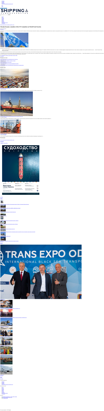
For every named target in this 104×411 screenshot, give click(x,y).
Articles (3, 18)
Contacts (3, 1)
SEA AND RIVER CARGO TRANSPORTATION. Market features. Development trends (12, 65)
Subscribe (3, 3)
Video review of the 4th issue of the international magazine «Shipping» (9, 220)
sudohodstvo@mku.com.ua (8, 397)
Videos (3, 20)
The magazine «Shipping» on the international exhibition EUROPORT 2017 (10, 308)
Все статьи (12, 24)
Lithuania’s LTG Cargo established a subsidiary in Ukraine (7, 60)
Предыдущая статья (3, 24)
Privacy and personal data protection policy (7, 384)
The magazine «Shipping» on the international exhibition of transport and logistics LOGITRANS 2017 (13, 317)
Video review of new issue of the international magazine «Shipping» (9, 224)
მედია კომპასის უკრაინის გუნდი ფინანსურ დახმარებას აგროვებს (10, 208)
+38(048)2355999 (5, 398)
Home (3, 16)
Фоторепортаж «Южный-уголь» (4, 345)
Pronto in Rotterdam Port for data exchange (5, 62)
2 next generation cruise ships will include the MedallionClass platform (9, 63)
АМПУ (16, 55)
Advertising (3, 23)
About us (3, 381)
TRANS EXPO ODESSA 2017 (4, 326)
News (2, 17)
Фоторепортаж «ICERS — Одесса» (5, 336)
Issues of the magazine (5, 22)
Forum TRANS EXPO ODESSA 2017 (5, 236)
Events (3, 21)
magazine (7, 55)
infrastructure (3, 55)
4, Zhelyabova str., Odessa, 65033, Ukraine (11, 396)
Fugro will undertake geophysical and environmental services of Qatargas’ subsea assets (11, 116)
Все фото (1, 375)
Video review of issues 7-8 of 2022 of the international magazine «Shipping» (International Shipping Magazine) (14, 204)
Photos (3, 19)
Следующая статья (8, 24)
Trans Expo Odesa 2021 (3, 215)
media (9, 55)
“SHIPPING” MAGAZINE (4, 143)
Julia (4, 28)
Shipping (11, 55)
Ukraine (14, 55)
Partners (3, 2)
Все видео (1, 241)
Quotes (3, 389)
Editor (5, 117)
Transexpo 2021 (2, 299)
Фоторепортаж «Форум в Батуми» (5, 354)
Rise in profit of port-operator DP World (5, 88)
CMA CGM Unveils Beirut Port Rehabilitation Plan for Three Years (9, 59)
